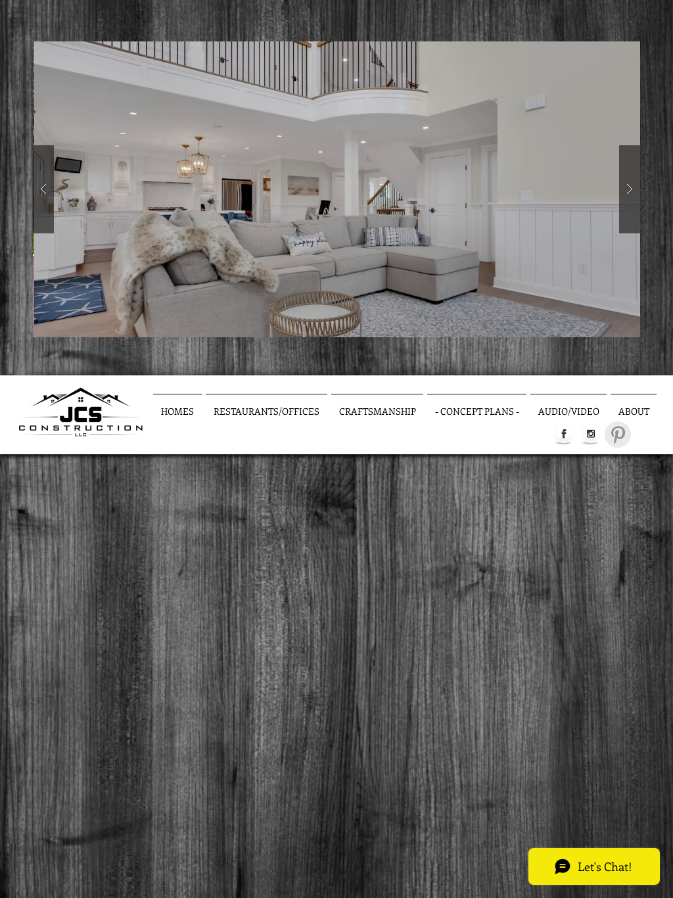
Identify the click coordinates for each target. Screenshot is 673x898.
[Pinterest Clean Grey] (618, 434)
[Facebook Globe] (564, 434)
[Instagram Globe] (591, 434)
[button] (336, 189)
